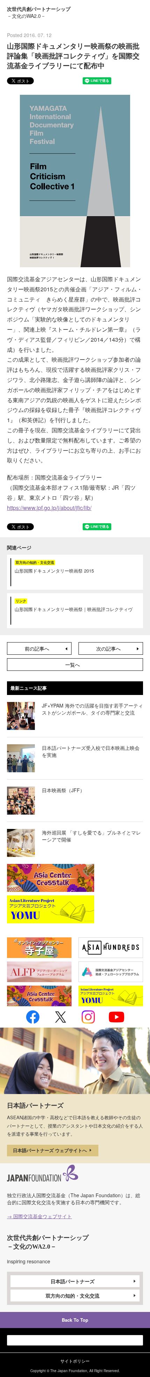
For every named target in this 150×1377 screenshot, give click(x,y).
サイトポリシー (75, 1361)
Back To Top (75, 1319)
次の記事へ (108, 648)
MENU (137, 11)
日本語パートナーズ (73, 1281)
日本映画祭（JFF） (63, 790)
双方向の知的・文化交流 (72, 1295)
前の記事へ (37, 648)
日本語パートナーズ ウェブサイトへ (50, 1150)
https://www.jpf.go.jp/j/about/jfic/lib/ (49, 508)
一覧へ (72, 664)
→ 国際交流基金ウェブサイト (39, 1216)
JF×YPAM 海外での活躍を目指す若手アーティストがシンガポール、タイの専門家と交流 (92, 709)
